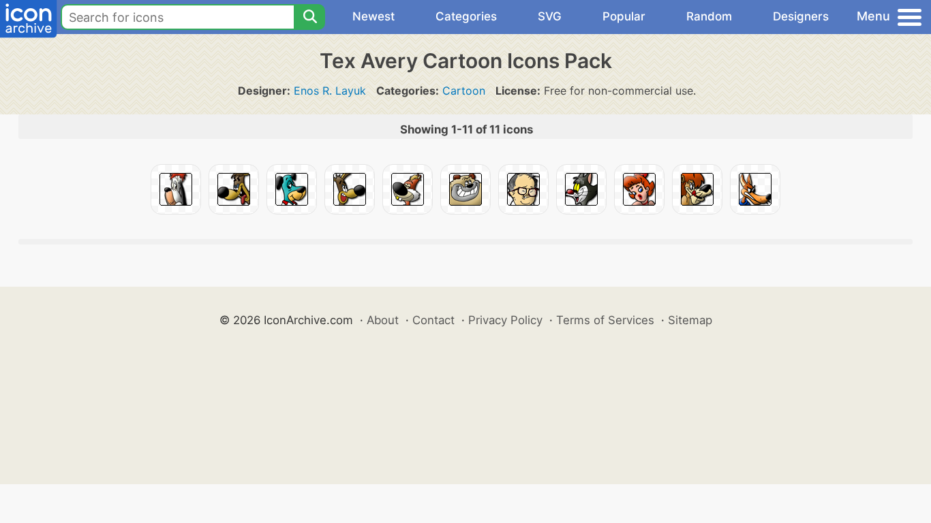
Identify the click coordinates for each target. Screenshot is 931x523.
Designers (801, 16)
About (383, 320)
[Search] (309, 17)
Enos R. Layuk (330, 90)
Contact (433, 320)
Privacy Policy (505, 320)
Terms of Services (605, 320)
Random (709, 16)
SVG (550, 16)
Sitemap (690, 320)
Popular (623, 16)
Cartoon (463, 90)
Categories (466, 16)
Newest (373, 16)
